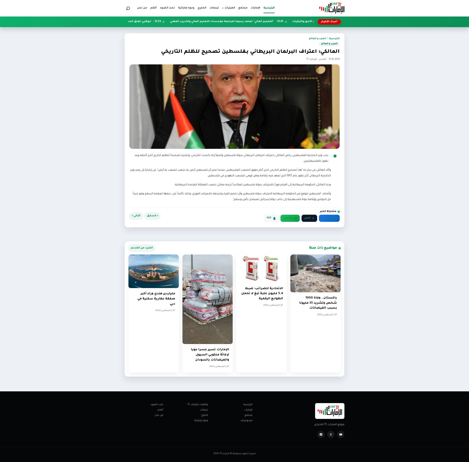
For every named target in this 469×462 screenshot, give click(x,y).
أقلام (160, 410)
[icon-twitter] (331, 434)
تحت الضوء (157, 404)
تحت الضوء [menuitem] (167, 8)
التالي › (136, 215)
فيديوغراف (246, 420)
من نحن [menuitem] (142, 8)
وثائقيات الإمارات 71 (197, 404)
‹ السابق (152, 215)
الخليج (204, 415)
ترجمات (204, 410)
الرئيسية (334, 38)
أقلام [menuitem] (153, 8)
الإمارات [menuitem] (255, 8)
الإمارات (248, 410)
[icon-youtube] (340, 434)
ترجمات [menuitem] (214, 8)
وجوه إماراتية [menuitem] (186, 8)
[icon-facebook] (321, 434)
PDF (269, 218)
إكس (307, 218)
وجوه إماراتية (201, 420)
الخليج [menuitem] (202, 8)
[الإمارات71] (331, 8)
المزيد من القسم (142, 248)
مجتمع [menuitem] (243, 8)
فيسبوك (327, 218)
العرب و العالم (317, 38)
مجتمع (248, 415)
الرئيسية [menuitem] (269, 8)
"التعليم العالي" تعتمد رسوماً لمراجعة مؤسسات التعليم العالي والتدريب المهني (254, 21)
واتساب (288, 218)
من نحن (158, 415)
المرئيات (228, 8)
